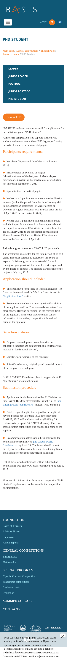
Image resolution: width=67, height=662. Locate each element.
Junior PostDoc (19, 91)
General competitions (27, 50)
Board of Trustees (12, 526)
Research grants (11, 54)
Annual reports (10, 542)
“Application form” (13, 296)
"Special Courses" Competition (19, 576)
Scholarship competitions (16, 581)
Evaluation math (11, 587)
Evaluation (8, 593)
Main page (8, 50)
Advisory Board (11, 531)
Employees (8, 537)
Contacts (11, 609)
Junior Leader (18, 76)
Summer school (17, 601)
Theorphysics (48, 50)
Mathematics (9, 562)
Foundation (13, 520)
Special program (18, 570)
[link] (23, 630)
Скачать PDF (14, 117)
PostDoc (14, 83)
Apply (43, 22)
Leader (13, 68)
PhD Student (17, 99)
